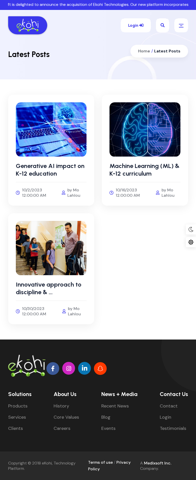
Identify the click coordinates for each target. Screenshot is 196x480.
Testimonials (173, 428)
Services (17, 417)
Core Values (66, 417)
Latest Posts (167, 51)
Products (18, 406)
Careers (62, 428)
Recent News (115, 406)
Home (144, 51)
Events (108, 428)
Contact (169, 406)
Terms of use (100, 462)
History (61, 406)
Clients (15, 428)
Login (133, 25)
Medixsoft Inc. (157, 463)
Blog (106, 417)
